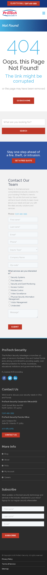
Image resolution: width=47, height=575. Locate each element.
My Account (9, 471)
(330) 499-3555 (21, 214)
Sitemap (5, 569)
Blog (6, 454)
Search (23, 131)
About (6, 460)
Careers (7, 477)
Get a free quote (23, 161)
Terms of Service (9, 564)
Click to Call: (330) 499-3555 (23, 3)
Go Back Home (23, 101)
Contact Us (11, 435)
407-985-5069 (8, 429)
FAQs (6, 466)
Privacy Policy (7, 559)
